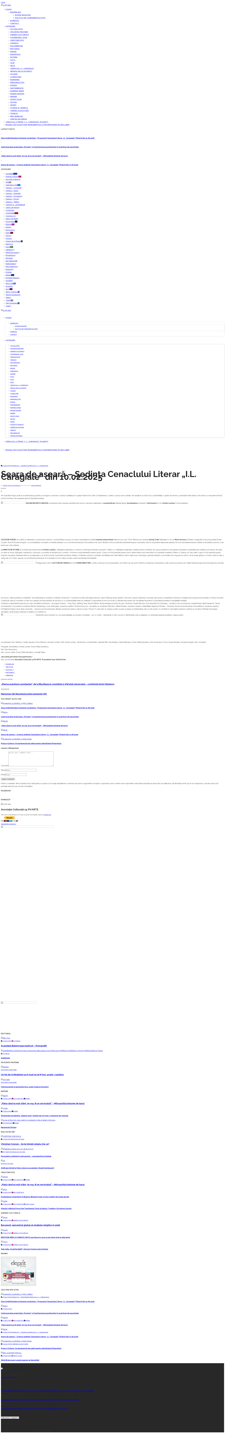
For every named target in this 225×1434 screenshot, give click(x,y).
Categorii (10, 26)
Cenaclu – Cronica (13, 188)
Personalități (17, 82)
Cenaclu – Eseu (12, 191)
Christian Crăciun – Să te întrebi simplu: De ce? (25, 1144)
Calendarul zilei (18, 37)
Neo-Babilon (16, 116)
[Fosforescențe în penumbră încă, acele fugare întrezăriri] (5, 1080)
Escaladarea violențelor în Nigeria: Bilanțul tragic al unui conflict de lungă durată (35, 1197)
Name (3, 770)
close (3, 2)
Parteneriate (17, 88)
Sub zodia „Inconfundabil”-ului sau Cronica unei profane (24, 1249)
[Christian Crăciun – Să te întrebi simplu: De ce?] (11, 1136)
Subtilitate (5, 1058)
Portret (9, 272)
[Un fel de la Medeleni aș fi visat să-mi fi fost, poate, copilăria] (5, 1067)
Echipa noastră (23, 15)
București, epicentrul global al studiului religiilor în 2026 (30, 1225)
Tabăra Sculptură (19, 110)
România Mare (17, 91)
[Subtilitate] (52, 1051)
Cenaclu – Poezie (13, 193)
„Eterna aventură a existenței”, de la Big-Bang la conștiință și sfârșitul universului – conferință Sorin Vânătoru (57, 684)
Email (3, 774)
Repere (13, 96)
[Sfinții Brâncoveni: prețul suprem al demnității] (11, 1353)
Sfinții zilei (16, 99)
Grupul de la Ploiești (21, 71)
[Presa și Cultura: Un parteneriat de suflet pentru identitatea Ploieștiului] (16, 739)
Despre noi (15, 12)
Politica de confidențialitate (30, 18)
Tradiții (14, 113)
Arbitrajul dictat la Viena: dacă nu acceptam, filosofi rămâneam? (27, 1168)
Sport (13, 105)
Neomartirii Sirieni (8, 1127)
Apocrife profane (19, 32)
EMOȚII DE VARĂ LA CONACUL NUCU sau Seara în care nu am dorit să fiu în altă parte (35, 1237)
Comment (5, 766)
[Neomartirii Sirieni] (28, 1120)
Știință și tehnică (19, 108)
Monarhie (15, 80)
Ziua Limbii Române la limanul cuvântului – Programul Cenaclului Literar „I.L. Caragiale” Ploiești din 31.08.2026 (47, 138)
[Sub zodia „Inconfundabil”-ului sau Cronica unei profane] (4, 1242)
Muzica (9, 258)
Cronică (14, 43)
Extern (13, 57)
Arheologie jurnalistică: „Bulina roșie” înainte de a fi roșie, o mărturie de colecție (34, 1116)
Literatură (15, 77)
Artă (12, 65)
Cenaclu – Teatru (12, 202)
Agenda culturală (19, 35)
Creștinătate (17, 40)
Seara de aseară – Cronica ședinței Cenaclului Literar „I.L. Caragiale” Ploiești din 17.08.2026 (39, 165)
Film (12, 63)
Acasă (9, 9)
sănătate (9, 281)
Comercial (10, 210)
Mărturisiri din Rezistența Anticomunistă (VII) (24, 694)
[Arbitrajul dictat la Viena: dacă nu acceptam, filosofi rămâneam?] (3, 1161)
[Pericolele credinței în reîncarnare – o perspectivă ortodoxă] (17, 1149)
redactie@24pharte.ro (8, 824)
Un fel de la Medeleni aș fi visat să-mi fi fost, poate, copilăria (32, 1074)
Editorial (15, 49)
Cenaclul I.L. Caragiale (22, 68)
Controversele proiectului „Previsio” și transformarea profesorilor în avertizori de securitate (40, 147)
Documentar (16, 46)
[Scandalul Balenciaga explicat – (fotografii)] (5, 1038)
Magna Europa (17, 94)
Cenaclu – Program (14, 196)
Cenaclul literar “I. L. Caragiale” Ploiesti (27, 122)
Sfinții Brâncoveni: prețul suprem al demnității (20, 1360)
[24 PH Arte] (6, 5)
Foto (12, 60)
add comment (36, 485)
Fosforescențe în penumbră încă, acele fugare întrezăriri (25, 1087)
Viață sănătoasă (12, 303)
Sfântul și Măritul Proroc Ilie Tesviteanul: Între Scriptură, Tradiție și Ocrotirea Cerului (36, 1208)
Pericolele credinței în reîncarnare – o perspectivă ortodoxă (26, 1156)
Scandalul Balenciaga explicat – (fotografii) (24, 1046)
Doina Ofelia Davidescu (12, 485)
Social (13, 102)
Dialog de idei (12, 219)
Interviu (9, 244)
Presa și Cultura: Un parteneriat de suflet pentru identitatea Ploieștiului (31, 743)
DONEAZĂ (47, 815)
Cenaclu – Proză (12, 199)
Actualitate (16, 29)
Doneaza (14, 20)
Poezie (13, 85)
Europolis (15, 54)
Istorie (14, 74)
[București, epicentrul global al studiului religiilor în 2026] (4, 1217)
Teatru (8, 297)
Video (8, 306)
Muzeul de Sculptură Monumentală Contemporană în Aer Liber (37, 125)
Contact (14, 23)
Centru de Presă (18, 119)
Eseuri (13, 51)
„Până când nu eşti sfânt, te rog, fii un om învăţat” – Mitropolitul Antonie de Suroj (34, 156)
